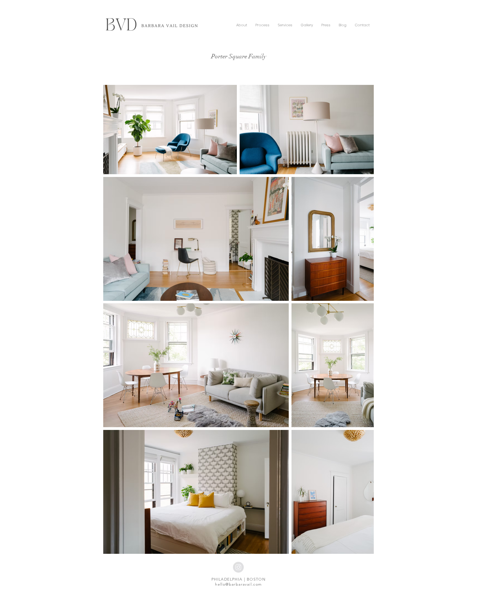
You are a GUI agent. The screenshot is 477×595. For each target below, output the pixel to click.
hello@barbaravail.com (238, 584)
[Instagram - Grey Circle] (238, 567)
